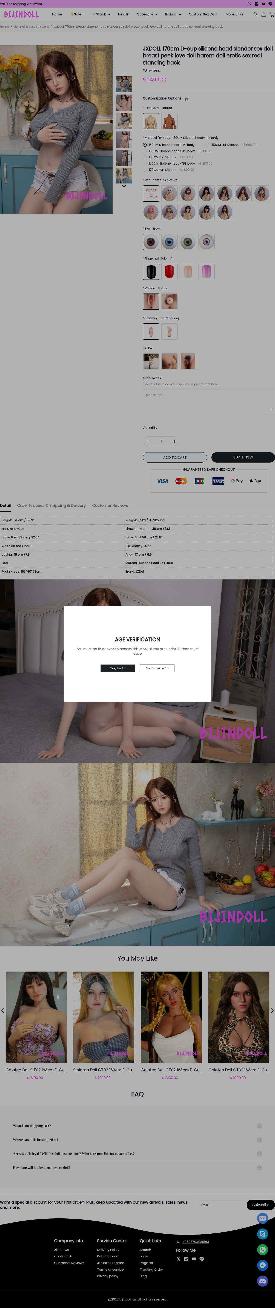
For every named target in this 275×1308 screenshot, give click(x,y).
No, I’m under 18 (157, 668)
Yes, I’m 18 (117, 668)
